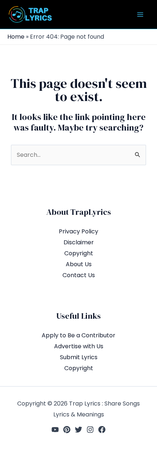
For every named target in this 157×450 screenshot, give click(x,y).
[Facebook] (102, 429)
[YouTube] (55, 429)
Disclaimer (79, 242)
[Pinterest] (66, 429)
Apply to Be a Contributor (78, 335)
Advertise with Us (78, 346)
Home (15, 36)
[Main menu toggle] (140, 15)
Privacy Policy (78, 231)
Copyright (78, 253)
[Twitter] (78, 429)
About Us (79, 264)
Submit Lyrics (78, 357)
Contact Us (78, 275)
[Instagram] (90, 429)
